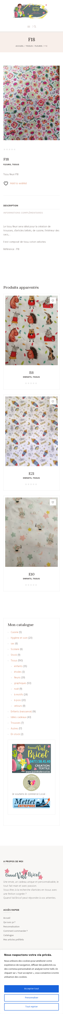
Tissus (29, 46)
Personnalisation (11, 926)
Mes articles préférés (13, 939)
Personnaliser (31, 998)
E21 (31, 473)
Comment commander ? (15, 931)
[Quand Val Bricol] (31, 10)
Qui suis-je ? (9, 922)
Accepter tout (31, 989)
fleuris (38, 46)
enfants (27, 377)
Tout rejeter (31, 1007)
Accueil (20, 46)
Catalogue (8, 935)
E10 (31, 574)
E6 (31, 372)
